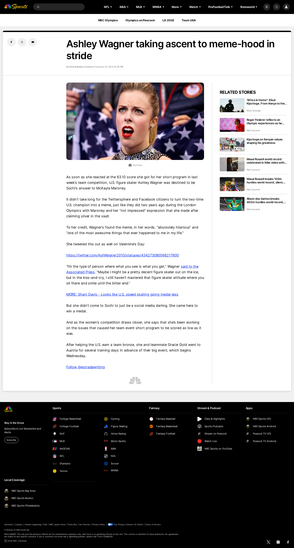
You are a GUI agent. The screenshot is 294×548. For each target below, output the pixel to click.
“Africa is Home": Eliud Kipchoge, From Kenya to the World (266, 101)
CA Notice (138, 524)
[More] (266, 7)
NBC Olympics (108, 20)
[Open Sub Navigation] (111, 7)
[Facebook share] (11, 42)
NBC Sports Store (57, 524)
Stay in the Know (14, 422)
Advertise (8, 524)
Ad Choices (84, 524)
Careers (18, 524)
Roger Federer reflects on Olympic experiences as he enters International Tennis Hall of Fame (264, 121)
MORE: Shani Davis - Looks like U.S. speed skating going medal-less (122, 294)
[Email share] (32, 42)
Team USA (189, 20)
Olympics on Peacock (140, 20)
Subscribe (11, 440)
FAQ (45, 524)
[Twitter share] (22, 42)
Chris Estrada (76, 67)
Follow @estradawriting (85, 367)
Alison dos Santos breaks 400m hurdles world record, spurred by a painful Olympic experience (265, 200)
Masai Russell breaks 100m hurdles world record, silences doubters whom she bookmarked (266, 180)
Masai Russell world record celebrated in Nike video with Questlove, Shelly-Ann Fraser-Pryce (266, 160)
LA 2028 (168, 20)
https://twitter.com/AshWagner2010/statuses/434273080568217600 (122, 255)
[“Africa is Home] (232, 105)
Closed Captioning (33, 524)
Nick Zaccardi (253, 130)
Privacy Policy (98, 524)
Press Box (72, 524)
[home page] (16, 7)
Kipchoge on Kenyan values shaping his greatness (265, 141)
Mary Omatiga (254, 110)
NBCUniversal (22, 530)
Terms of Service (153, 524)
